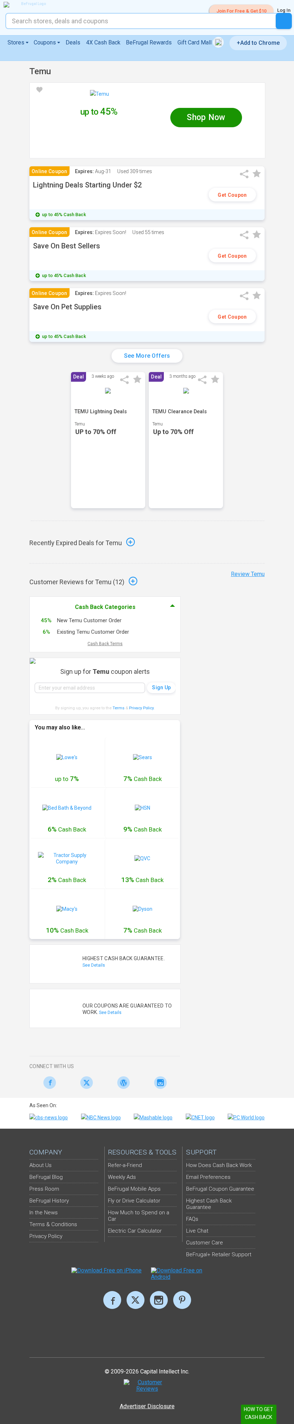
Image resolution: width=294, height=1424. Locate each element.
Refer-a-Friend (125, 1165)
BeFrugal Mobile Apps (134, 1189)
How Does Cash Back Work (219, 1165)
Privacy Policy (142, 708)
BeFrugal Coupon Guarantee (220, 1189)
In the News (43, 1212)
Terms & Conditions (53, 1224)
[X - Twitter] (85, 1082)
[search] (284, 21)
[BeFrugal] (30, 5)
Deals (73, 42)
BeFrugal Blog (46, 1177)
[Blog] (121, 1082)
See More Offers (147, 355)
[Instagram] (158, 1082)
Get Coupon (232, 195)
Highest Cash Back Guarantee (209, 1203)
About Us (40, 1165)
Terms (118, 708)
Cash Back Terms (105, 643)
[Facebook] (48, 1082)
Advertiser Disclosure (147, 1406)
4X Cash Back (103, 42)
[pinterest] (182, 1300)
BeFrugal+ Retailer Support (218, 1254)
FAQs (192, 1219)
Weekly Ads (122, 1177)
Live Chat (197, 1231)
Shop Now (206, 117)
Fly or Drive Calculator (134, 1200)
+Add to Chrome (258, 42)
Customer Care (204, 1242)
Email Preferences (208, 1177)
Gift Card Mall (195, 42)
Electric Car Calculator (135, 1231)
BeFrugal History (49, 1200)
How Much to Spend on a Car (138, 1215)
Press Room (44, 1189)
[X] (135, 1300)
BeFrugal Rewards (149, 42)
